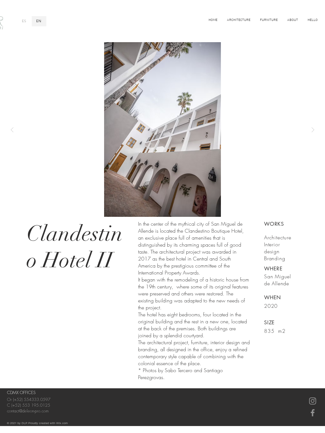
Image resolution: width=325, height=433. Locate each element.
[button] (162, 129)
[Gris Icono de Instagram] (312, 401)
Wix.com (62, 423)
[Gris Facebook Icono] (312, 412)
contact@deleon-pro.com (28, 411)
